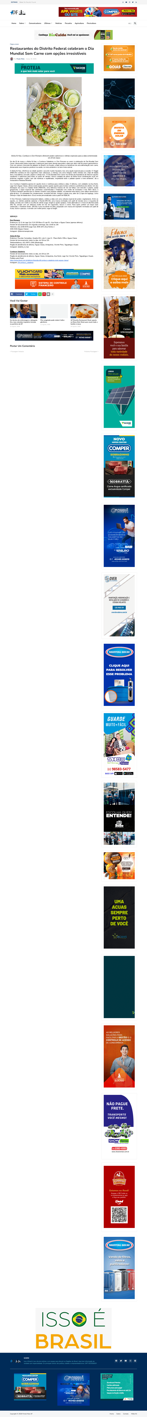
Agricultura (79, 23)
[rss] (136, 2)
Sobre (21, 23)
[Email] (48, 294)
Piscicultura (91, 23)
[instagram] (129, 2)
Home (14, 23)
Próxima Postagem (90, 352)
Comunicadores (35, 23)
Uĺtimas (47, 23)
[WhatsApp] (40, 294)
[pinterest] (135, 1361)
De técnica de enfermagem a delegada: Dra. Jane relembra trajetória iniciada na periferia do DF (23, 322)
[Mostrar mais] (52, 294)
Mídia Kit (134, 1414)
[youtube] (126, 2)
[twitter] (132, 2)
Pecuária (68, 23)
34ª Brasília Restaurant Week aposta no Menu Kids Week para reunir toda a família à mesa (84, 322)
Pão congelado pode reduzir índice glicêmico (52, 321)
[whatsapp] (123, 2)
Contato (125, 1414)
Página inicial (14, 44)
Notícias (58, 23)
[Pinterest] (44, 294)
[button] (130, 23)
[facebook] (116, 1361)
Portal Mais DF (27, 1414)
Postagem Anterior (17, 352)
